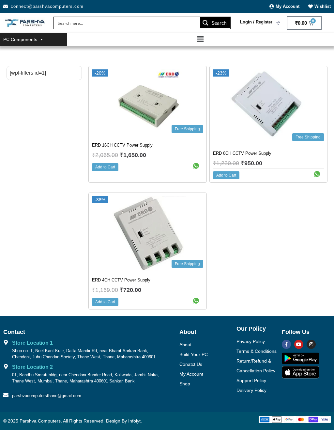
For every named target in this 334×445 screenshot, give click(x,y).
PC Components (20, 39)
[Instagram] (311, 344)
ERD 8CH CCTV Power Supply (242, 153)
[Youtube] (298, 344)
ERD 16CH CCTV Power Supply (122, 145)
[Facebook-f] (286, 344)
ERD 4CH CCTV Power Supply (121, 280)
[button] (200, 39)
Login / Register (256, 22)
